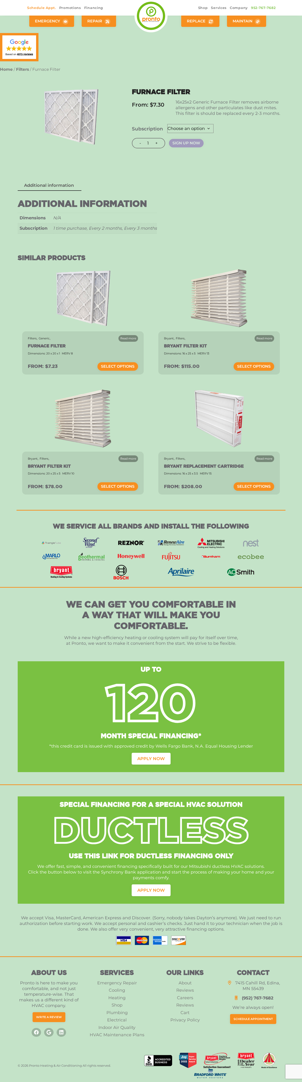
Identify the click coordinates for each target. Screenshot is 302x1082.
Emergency (48, 21)
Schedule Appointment (253, 1019)
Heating (117, 997)
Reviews (185, 990)
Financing (93, 8)
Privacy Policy (185, 1020)
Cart (184, 1012)
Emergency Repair (117, 983)
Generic (44, 338)
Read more (128, 338)
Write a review (49, 1017)
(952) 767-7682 (257, 998)
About (185, 983)
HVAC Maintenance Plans (117, 1034)
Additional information (49, 185)
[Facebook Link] (36, 1032)
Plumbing (117, 1012)
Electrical (117, 1020)
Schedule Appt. (41, 8)
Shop (203, 8)
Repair (95, 21)
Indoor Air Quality (116, 1027)
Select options (117, 366)
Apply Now (151, 758)
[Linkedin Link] (61, 1032)
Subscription (147, 129)
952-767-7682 (263, 8)
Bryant (169, 338)
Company (239, 8)
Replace (196, 21)
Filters (180, 338)
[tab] (49, 185)
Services (218, 8)
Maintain (243, 21)
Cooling (117, 990)
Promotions (70, 8)
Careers (185, 997)
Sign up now (186, 143)
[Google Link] (49, 1032)
